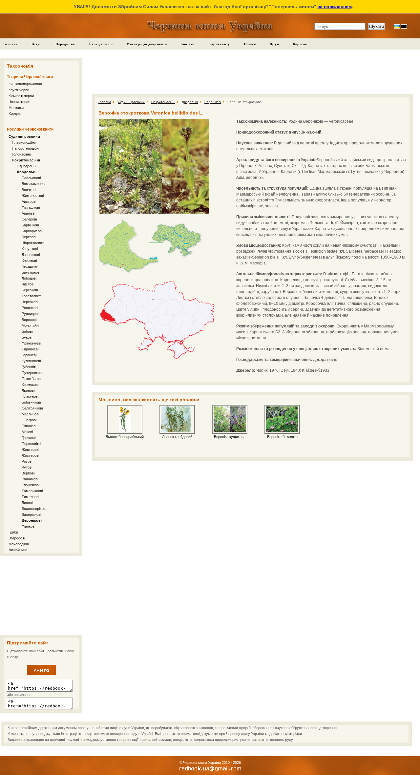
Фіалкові (28, 526)
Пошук (250, 44)
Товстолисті (31, 296)
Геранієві (29, 355)
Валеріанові (31, 514)
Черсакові (30, 302)
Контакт (187, 44)
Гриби (13, 532)
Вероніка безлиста (282, 437)
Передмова (65, 44)
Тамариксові (32, 491)
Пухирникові (32, 373)
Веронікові (32, 520)
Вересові (29, 320)
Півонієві (29, 426)
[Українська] (397, 26)
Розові (27, 461)
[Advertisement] (41, 595)
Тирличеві (30, 349)
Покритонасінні (26, 160)
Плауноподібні (23, 142)
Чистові (28, 284)
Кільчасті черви (21, 96)
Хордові (15, 113)
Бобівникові (31, 402)
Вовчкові (29, 190)
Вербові (28, 473)
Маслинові (30, 414)
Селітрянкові (32, 408)
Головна (10, 44)
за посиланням (335, 6)
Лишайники (18, 550)
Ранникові (30, 479)
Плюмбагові (31, 379)
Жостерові (30, 455)
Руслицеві (30, 314)
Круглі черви (19, 90)
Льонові (28, 390)
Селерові (29, 219)
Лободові (29, 278)
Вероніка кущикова (229, 437)
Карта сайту (219, 44)
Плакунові (30, 396)
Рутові (27, 467)
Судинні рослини (24, 136)
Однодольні (26, 166)
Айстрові (29, 201)
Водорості (17, 538)
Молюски (16, 108)
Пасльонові (31, 178)
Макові (27, 432)
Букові (27, 337)
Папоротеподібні (25, 148)
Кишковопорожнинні (25, 84)
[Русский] (404, 26)
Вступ (37, 44)
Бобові (27, 331)
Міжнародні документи (146, 44)
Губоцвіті (29, 367)
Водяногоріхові (34, 509)
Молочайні (30, 325)
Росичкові (30, 308)
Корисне (300, 44)
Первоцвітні (31, 444)
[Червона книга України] (41, 674)
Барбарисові (32, 231)
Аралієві (28, 213)
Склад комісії (101, 44)
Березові (29, 237)
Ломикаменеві (33, 184)
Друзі (274, 44)
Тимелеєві (30, 497)
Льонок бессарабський (125, 437)
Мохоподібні (19, 544)
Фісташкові (31, 207)
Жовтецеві (30, 449)
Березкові (30, 290)
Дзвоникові (31, 255)
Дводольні (26, 172)
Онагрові (29, 420)
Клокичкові (30, 485)
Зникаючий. (311, 132)
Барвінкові (30, 225)
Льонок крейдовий (177, 437)
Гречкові (28, 438)
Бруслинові (31, 272)
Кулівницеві (31, 361)
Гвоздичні (29, 266)
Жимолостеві (33, 196)
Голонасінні (21, 154)
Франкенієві (31, 343)
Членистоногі (19, 102)
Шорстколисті (33, 243)
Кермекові (30, 385)
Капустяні (30, 249)
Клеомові (29, 260)
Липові (27, 503)
